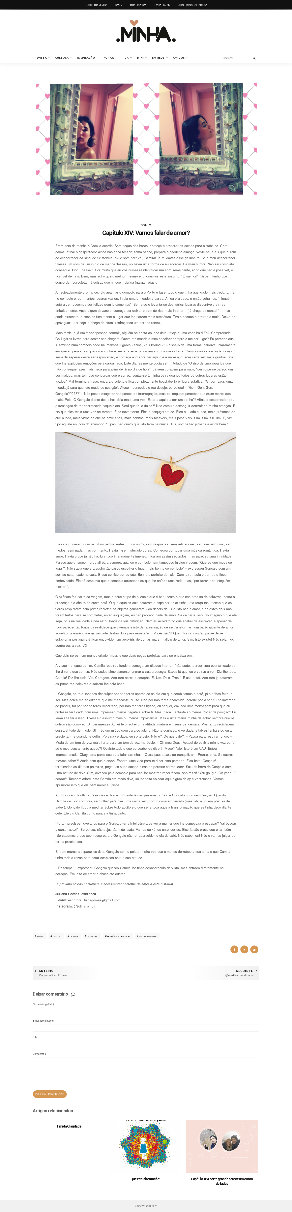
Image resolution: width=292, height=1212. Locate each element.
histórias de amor (118, 936)
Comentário (39, 1054)
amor (40, 936)
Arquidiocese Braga (192, 5)
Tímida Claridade (68, 1126)
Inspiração (86, 57)
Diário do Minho (96, 5)
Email (43, 1020)
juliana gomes (148, 936)
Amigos (179, 57)
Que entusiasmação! (145, 1179)
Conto (146, 225)
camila (57, 936)
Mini (140, 57)
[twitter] (244, 949)
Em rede (158, 57)
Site (35, 1037)
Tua (125, 57)
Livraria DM (162, 5)
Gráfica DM (138, 5)
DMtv (118, 5)
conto (74, 936)
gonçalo (92, 936)
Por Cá (108, 57)
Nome (43, 1004)
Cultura (62, 57)
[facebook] (234, 949)
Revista (41, 57)
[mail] (254, 949)
